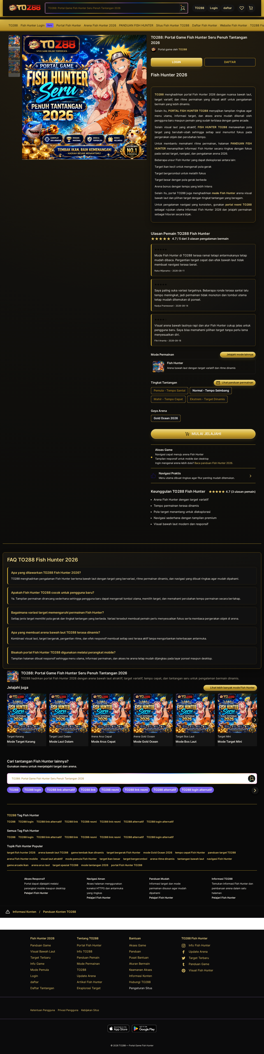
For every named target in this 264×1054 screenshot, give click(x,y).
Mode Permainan (88, 963)
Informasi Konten (24, 911)
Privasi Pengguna (68, 1010)
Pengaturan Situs (140, 988)
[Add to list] (42, 698)
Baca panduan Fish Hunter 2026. (213, 462)
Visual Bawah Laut (42, 951)
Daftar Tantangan (42, 988)
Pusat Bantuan (139, 957)
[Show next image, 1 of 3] (140, 97)
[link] (14, 790)
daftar (34, 982)
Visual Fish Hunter (201, 970)
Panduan (135, 951)
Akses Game (137, 945)
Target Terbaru (40, 957)
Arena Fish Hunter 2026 (100, 25)
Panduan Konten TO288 (59, 911)
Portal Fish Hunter (68, 25)
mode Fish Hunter (223, 193)
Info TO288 (84, 951)
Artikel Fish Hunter (89, 982)
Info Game (37, 963)
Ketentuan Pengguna (42, 1010)
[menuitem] (13, 25)
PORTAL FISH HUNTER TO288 (188, 111)
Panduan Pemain (88, 957)
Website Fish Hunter (233, 25)
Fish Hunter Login (36, 25)
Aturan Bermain (139, 963)
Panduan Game (40, 945)
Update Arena (86, 976)
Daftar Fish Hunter (204, 25)
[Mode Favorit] (241, 8)
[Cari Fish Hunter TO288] (182, 8)
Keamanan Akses (140, 970)
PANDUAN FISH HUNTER (136, 25)
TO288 (13, 25)
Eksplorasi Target (89, 988)
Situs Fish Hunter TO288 (172, 25)
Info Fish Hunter (199, 945)
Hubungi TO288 (140, 982)
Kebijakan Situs (90, 1010)
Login (34, 976)
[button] (14, 41)
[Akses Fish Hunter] (251, 8)
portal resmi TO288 (238, 204)
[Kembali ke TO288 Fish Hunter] (25, 8)
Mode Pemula (39, 970)
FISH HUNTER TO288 (212, 127)
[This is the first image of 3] (27, 97)
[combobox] (116, 8)
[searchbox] (132, 779)
